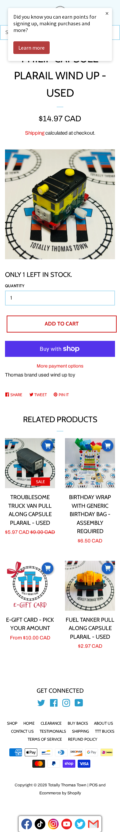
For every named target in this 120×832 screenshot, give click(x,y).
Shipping (34, 133)
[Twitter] (80, 824)
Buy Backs (78, 723)
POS (93, 785)
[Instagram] (53, 824)
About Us (103, 723)
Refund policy (82, 739)
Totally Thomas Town (67, 785)
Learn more (31, 47)
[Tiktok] (40, 824)
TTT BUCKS (104, 731)
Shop (12, 723)
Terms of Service (45, 739)
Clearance (51, 723)
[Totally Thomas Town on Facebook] (54, 704)
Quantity (14, 285)
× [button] (107, 13)
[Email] (93, 824)
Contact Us (22, 731)
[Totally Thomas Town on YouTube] (79, 704)
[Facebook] (26, 824)
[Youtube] (66, 824)
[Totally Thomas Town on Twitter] (41, 704)
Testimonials (53, 731)
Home (29, 723)
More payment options (60, 366)
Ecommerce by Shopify (60, 793)
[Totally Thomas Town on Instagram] (66, 704)
